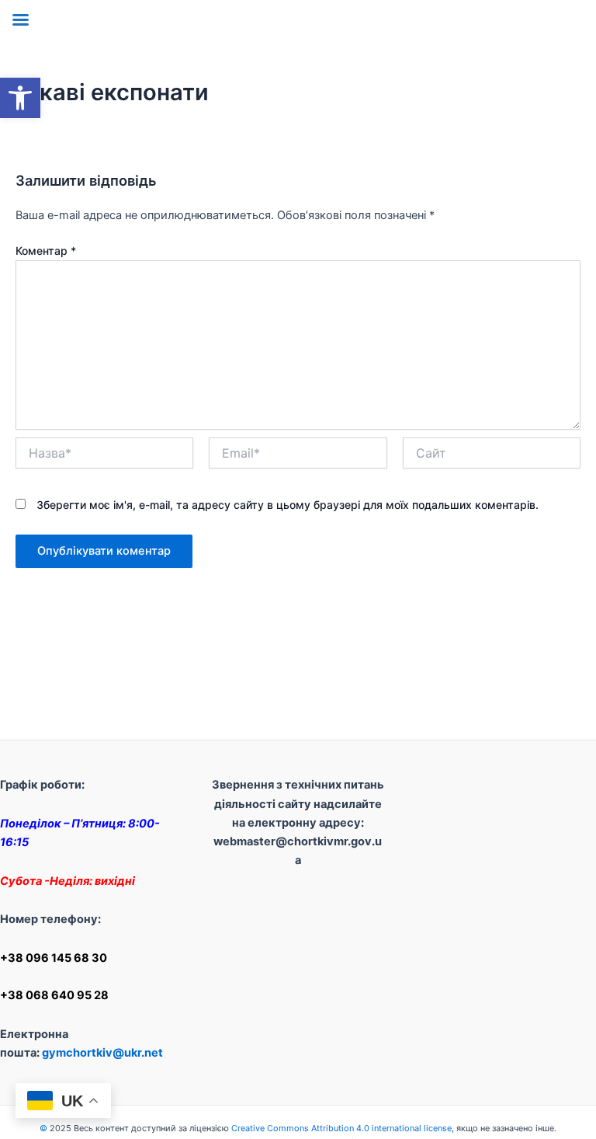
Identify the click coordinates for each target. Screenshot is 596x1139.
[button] (20, 98)
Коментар (46, 250)
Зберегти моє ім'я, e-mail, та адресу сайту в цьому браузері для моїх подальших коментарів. (287, 504)
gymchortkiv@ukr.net (102, 1053)
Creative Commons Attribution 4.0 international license (341, 1128)
